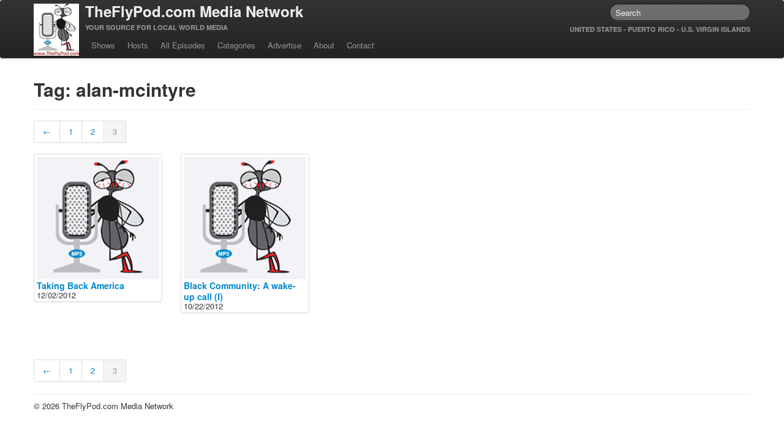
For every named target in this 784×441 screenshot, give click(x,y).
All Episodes (182, 45)
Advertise (284, 45)
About (324, 45)
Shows (103, 45)
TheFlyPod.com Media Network (194, 11)
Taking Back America (80, 285)
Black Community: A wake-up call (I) (240, 291)
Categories (236, 45)
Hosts (137, 45)
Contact (360, 45)
